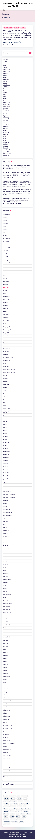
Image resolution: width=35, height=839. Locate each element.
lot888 (5, 375)
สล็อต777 (5, 664)
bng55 (5, 278)
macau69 (5, 381)
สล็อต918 (5, 673)
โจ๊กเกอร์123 (6, 110)
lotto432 (5, 378)
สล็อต (4, 649)
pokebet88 (6, 463)
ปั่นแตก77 (5, 634)
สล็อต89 (5, 670)
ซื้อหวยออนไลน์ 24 (8, 603)
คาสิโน (5, 591)
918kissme (6, 241)
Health (5, 323)
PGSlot (5, 439)
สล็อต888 (5, 73)
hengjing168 (6, 327)
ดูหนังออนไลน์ (6, 104)
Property (5, 466)
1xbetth (5, 229)
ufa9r (4, 567)
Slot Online (6, 521)
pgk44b (5, 436)
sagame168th (7, 119)
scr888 (5, 503)
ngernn (5, 387)
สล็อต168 (5, 652)
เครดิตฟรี (5, 731)
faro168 (5, 302)
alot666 (5, 257)
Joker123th (6, 351)
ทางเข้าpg (6, 616)
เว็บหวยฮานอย (6, 759)
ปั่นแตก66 (5, 148)
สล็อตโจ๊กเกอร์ (6, 716)
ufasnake (5, 582)
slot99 (5, 65)
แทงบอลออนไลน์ (7, 768)
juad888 (5, 354)
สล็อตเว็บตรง (6, 69)
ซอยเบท (5, 597)
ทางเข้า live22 (7, 612)
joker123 (5, 60)
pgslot (5, 77)
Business (6, 287)
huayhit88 (6, 333)
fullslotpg (5, 134)
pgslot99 (5, 448)
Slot (4, 518)
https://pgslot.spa (8, 91)
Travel (5, 558)
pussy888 (6, 79)
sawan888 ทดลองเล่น (9, 494)
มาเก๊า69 (5, 643)
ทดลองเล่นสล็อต (7, 609)
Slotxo (5, 527)
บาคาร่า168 (6, 128)
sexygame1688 (7, 515)
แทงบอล (5, 765)
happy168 (6, 320)
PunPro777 (6, 473)
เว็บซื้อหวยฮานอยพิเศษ (8, 743)
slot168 (5, 524)
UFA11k (5, 561)
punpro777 (6, 152)
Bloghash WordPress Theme (17, 836)
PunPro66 (6, 470)
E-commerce (6, 296)
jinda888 (5, 342)
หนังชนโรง (6, 117)
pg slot (5, 94)
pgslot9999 (6, 451)
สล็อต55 (5, 658)
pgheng (5, 427)
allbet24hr (6, 250)
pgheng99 (6, 132)
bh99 (4, 275)
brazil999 (5, 284)
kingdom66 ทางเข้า (8, 357)
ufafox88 (5, 576)
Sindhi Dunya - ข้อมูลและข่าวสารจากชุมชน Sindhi (18, 4)
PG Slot (5, 406)
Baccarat (5, 266)
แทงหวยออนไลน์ (7, 771)
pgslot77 (5, 146)
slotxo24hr (6, 530)
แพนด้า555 (6, 774)
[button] (30, 53)
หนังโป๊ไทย (6, 87)
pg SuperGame (7, 412)
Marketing (6, 384)
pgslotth (5, 460)
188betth (5, 223)
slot (4, 100)
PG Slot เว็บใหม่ (7, 409)
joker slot (5, 108)
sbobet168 (6, 500)
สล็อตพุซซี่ (5, 689)
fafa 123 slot (6, 299)
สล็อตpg (5, 682)
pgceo (5, 421)
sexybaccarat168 (8, 512)
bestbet (5, 269)
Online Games (7, 393)
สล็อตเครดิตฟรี (7, 701)
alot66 (5, 253)
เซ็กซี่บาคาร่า (6, 734)
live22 (5, 136)
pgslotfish (6, 454)
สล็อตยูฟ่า (5, 692)
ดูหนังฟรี (5, 123)
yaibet (5, 588)
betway (5, 272)
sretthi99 (5, 533)
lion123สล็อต (6, 360)
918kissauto (6, 238)
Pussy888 (6, 476)
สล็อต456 (5, 655)
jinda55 (5, 63)
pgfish (5, 424)
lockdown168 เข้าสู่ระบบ (9, 369)
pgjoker (5, 433)
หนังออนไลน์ (6, 142)
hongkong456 (7, 330)
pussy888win (6, 479)
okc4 (4, 390)
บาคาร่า (5, 81)
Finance (5, 305)
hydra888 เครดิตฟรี (8, 336)
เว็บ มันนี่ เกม (6, 740)
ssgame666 (6, 536)
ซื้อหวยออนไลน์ (7, 153)
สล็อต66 (5, 67)
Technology (6, 546)
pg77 (4, 415)
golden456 (6, 317)
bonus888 (6, 281)
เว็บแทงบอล (6, 762)
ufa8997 (5, 564)
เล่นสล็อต (5, 737)
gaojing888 (6, 314)
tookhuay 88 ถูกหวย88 (9, 555)
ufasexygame (7, 579)
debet (5, 293)
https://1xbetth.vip (8, 89)
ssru (4, 539)
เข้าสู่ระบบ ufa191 (7, 725)
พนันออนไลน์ (6, 637)
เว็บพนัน (5, 746)
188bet (23, 27)
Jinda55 (5, 339)
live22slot (6, 366)
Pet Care (5, 400)
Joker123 (5, 345)
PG (4, 403)
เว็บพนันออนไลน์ (7, 749)
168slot (16, 27)
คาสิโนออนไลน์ (7, 594)
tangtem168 (6, 542)
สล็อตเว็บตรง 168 (7, 707)
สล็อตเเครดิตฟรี (7, 710)
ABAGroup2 (6, 247)
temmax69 (6, 549)
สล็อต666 (5, 661)
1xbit (4, 232)
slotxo (5, 83)
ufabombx (6, 573)
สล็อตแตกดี (6, 713)
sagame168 (6, 488)
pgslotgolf (6, 457)
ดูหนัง (4, 138)
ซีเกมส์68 (5, 600)
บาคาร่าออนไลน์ (7, 150)
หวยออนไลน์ (6, 155)
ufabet (5, 570)
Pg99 (4, 418)
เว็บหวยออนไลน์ (7, 755)
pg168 (5, 61)
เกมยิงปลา (5, 722)
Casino (5, 290)
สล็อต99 (5, 679)
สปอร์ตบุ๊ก (5, 646)
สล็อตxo (5, 686)
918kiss (5, 113)
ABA (4, 244)
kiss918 (5, 96)
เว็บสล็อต (5, 752)
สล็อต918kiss (6, 676)
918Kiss (5, 235)
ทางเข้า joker (6, 106)
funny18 (5, 311)
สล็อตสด (5, 695)
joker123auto (6, 348)
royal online (6, 482)
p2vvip (5, 397)
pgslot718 (6, 442)
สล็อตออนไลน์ (6, 698)
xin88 (4, 585)
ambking (5, 260)
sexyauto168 (6, 509)
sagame (5, 485)
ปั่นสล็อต (5, 628)
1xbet (4, 226)
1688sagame (8, 27)
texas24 (5, 552)
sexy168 (5, 506)
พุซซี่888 (5, 640)
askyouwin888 (7, 263)
